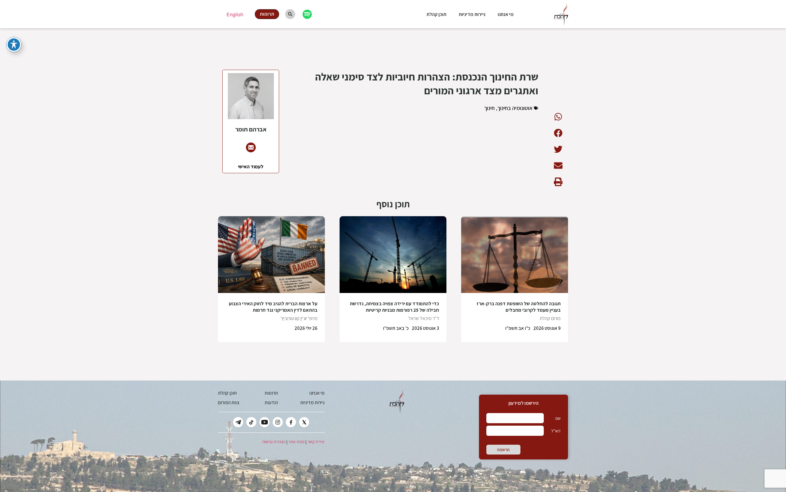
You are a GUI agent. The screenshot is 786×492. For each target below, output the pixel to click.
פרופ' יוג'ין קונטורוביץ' (299, 318)
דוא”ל (556, 431)
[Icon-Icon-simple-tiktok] (251, 422)
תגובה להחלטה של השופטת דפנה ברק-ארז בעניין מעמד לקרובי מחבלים (519, 306)
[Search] (290, 14)
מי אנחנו (506, 14)
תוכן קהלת (436, 14)
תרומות (271, 393)
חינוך (489, 107)
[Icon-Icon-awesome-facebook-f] (291, 422)
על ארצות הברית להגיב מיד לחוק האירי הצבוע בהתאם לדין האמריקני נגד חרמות (273, 306)
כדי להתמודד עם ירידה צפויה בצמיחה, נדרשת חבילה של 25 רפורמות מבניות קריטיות (394, 306)
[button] (558, 116)
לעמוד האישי (250, 166)
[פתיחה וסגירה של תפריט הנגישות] (13, 44)
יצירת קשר (316, 441)
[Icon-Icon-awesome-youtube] (264, 422)
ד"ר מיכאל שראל (423, 318)
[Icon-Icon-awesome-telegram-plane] (238, 422)
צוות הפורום (228, 402)
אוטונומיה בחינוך (514, 107)
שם (558, 418)
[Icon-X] (304, 422)
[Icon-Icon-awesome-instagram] (278, 422)
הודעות (271, 402)
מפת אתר (296, 441)
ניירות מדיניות (472, 14)
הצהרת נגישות (274, 441)
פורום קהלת (550, 318)
